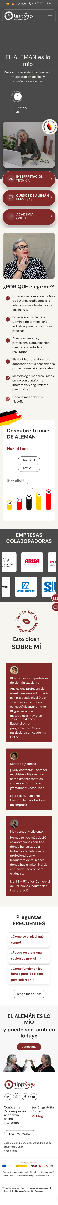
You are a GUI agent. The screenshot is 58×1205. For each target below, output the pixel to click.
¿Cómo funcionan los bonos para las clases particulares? (27, 974)
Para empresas (15, 1111)
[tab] (29, 939)
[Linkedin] (7, 1096)
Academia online (11, 1117)
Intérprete (11, 1123)
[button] (9, 505)
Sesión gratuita (42, 1107)
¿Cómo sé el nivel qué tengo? (27, 939)
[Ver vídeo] (18, 97)
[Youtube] (33, 1096)
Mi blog (37, 1116)
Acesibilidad (10, 1150)
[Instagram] (16, 1096)
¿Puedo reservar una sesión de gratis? (26, 955)
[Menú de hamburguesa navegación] (50, 15)
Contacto (38, 1111)
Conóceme (12, 1107)
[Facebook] (25, 1096)
